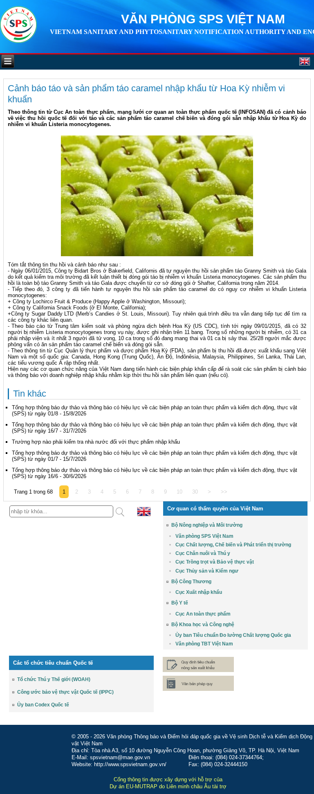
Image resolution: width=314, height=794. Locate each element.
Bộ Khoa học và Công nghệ (202, 624)
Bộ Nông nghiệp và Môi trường (206, 525)
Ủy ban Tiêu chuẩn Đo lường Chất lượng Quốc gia (233, 635)
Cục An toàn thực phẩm (203, 614)
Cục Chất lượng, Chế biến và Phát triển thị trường (233, 545)
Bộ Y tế (179, 603)
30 (195, 492)
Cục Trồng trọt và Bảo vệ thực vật (214, 562)
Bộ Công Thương (191, 581)
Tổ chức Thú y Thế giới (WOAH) (53, 679)
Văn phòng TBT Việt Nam (204, 644)
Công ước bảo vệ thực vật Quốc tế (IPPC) (65, 692)
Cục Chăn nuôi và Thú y (202, 553)
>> (224, 492)
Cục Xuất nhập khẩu (198, 592)
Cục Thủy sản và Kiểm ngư (206, 571)
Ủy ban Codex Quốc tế (43, 705)
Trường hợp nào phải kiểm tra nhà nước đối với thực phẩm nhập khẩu (96, 442)
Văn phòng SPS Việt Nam (204, 536)
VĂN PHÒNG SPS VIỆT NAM (203, 19)
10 (179, 492)
